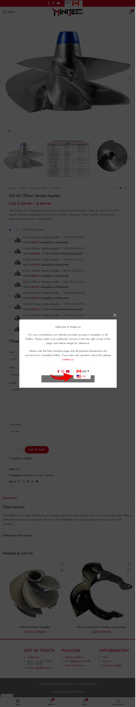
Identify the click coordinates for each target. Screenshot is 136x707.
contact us (67, 359)
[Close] (114, 315)
